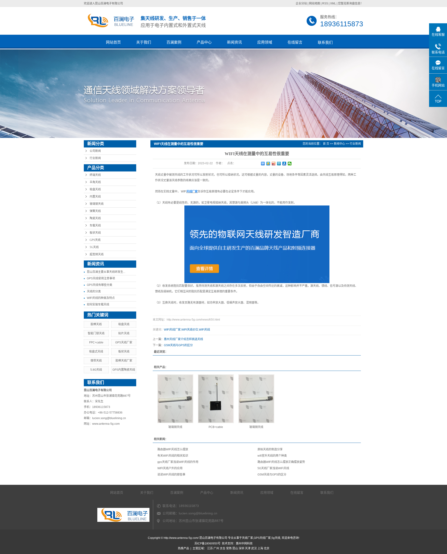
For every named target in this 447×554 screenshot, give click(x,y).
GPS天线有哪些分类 (99, 285)
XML (333, 3)
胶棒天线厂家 (123, 360)
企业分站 (301, 3)
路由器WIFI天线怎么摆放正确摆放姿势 (281, 462)
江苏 (210, 548)
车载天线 (95, 225)
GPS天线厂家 (123, 342)
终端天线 (95, 175)
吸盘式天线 (96, 351)
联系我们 (325, 42)
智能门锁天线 (96, 333)
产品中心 (204, 42)
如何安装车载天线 (98, 304)
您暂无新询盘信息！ (350, 3)
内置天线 (95, 196)
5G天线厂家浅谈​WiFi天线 (273, 468)
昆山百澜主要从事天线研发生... (106, 272)
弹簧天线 (95, 211)
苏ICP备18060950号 (207, 543)
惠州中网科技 (244, 543)
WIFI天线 (204, 329)
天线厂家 (247, 538)
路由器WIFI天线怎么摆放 (172, 449)
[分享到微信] (290, 163)
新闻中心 (339, 143)
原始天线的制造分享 (270, 449)
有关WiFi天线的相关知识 (172, 455)
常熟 (229, 548)
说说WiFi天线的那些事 (171, 474)
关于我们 (143, 42)
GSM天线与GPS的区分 (178, 345)
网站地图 (314, 3)
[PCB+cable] (216, 398)
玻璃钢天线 (97, 203)
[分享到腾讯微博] (279, 163)
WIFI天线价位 (189, 329)
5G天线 (94, 247)
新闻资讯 (234, 42)
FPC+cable (96, 342)
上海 (260, 548)
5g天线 (275, 538)
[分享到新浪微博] (274, 163)
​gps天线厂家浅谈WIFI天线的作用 (177, 462)
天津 (248, 548)
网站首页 (113, 42)
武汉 (254, 548)
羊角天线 (95, 182)
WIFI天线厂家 (172, 329)
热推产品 (183, 548)
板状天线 (95, 232)
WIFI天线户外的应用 (170, 468)
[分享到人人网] (284, 163)
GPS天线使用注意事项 (101, 278)
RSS (325, 3)
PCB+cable (216, 427)
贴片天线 (123, 333)
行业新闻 (95, 158)
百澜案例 (173, 42)
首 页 (326, 143)
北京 (266, 548)
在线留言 (295, 42)
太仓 (222, 548)
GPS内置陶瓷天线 (123, 369)
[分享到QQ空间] (268, 163)
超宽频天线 (97, 254)
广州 (216, 548)
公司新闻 (95, 151)
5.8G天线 (96, 369)
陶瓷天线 (95, 218)
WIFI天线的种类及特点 (101, 298)
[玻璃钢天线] (175, 398)
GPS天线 (95, 240)
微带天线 (96, 360)
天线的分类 (94, 291)
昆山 (235, 548)
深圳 (241, 548)
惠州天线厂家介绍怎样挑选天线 (183, 339)
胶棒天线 (96, 324)
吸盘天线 (95, 189)
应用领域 (264, 42)
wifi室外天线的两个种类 (272, 455)
